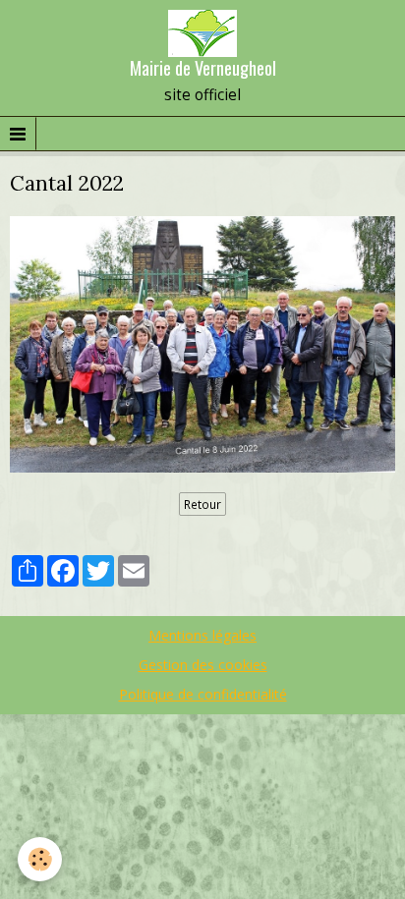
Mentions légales (202, 635)
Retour (202, 504)
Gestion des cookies (203, 664)
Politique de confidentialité (203, 694)
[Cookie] (40, 859)
